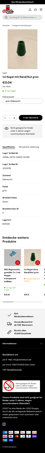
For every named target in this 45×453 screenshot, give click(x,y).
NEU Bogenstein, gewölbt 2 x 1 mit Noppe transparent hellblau (12, 275)
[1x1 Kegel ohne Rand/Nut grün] (32, 257)
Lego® (4, 73)
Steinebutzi (12, 447)
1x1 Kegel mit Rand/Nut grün (22, 25)
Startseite (6, 25)
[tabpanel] (22, 188)
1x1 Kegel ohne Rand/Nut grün (31, 271)
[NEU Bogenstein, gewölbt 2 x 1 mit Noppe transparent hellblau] (12, 257)
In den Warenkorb (30, 118)
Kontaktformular (14, 369)
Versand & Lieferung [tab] (29, 147)
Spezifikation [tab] (8, 147)
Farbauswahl (8, 97)
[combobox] (22, 17)
